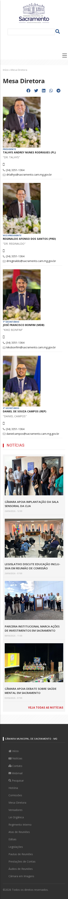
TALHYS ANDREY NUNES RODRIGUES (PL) (29, 152)
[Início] (34, 12)
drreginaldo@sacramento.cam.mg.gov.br (31, 261)
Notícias (17, 758)
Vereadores (15, 810)
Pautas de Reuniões (20, 854)
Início (6, 70)
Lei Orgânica (16, 817)
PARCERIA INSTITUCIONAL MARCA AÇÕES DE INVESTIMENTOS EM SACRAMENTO (32, 628)
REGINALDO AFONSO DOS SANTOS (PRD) (29, 239)
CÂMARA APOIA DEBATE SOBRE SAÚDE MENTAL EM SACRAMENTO (30, 691)
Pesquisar (17, 780)
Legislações (15, 847)
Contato (17, 766)
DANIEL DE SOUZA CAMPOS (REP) (24, 411)
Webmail (16, 773)
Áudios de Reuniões (20, 869)
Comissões (15, 795)
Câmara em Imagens (21, 876)
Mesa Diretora (17, 802)
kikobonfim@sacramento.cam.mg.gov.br (31, 347)
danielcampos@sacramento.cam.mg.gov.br (32, 433)
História (13, 788)
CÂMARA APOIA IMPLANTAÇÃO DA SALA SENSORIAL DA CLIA (32, 504)
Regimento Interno (20, 824)
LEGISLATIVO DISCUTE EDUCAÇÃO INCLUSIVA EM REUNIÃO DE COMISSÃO (32, 566)
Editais (12, 839)
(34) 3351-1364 (15, 170)
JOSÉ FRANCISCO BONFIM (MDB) (23, 325)
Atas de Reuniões (19, 832)
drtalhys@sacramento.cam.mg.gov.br (29, 174)
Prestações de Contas (22, 861)
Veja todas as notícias (45, 707)
